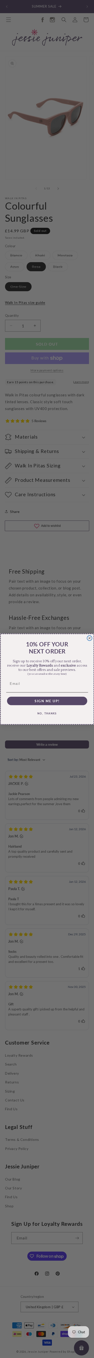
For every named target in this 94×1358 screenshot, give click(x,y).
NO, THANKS (47, 713)
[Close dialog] (89, 638)
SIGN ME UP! (47, 701)
